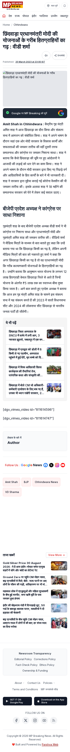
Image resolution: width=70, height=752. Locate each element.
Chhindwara (21, 24)
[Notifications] (64, 5)
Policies (47, 682)
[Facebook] (16, 720)
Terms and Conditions (25, 689)
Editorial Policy (23, 659)
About (18, 682)
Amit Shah (11, 481)
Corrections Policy (45, 659)
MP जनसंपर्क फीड (49, 689)
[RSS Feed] (53, 720)
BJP (26, 481)
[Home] (4, 16)
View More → (56, 554)
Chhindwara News (46, 481)
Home (6, 24)
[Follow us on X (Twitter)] (51, 465)
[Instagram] (35, 720)
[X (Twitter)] (25, 720)
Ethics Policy (47, 664)
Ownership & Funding (35, 670)
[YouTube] (44, 720)
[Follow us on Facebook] (45, 465)
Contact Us (33, 682)
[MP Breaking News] (12, 5)
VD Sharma (12, 491)
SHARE (61, 55)
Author (13, 442)
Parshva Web (50, 744)
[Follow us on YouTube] (63, 465)
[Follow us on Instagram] (57, 465)
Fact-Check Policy (27, 664)
